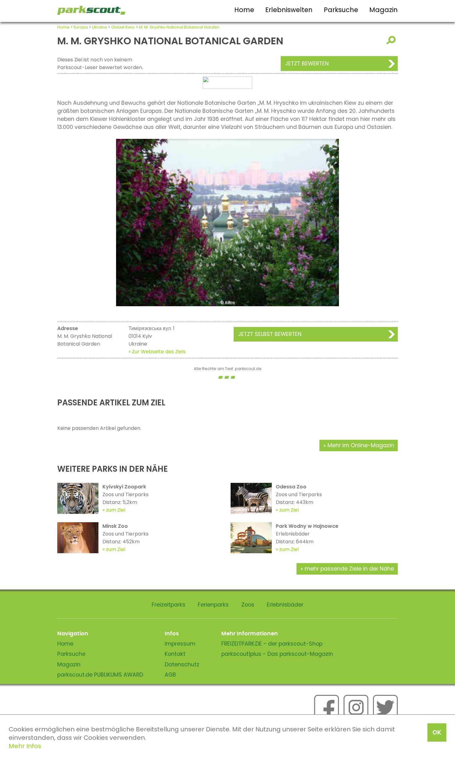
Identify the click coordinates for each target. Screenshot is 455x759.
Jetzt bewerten (307, 63)
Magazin (383, 9)
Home (244, 9)
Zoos (247, 604)
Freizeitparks (168, 604)
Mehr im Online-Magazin (360, 445)
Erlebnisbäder (285, 604)
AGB (170, 674)
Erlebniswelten (289, 9)
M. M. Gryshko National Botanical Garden (179, 27)
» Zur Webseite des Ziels (157, 351)
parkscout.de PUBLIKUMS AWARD (100, 674)
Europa (81, 27)
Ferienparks (213, 604)
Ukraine (99, 27)
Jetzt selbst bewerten (269, 334)
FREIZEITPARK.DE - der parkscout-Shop (272, 643)
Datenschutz (182, 664)
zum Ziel (115, 510)
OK (436, 732)
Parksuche (341, 9)
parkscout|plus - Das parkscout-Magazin (277, 654)
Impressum (180, 643)
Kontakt (175, 654)
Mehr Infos (25, 746)
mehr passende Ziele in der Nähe (349, 568)
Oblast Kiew (123, 27)
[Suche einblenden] (392, 40)
